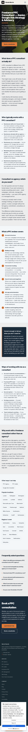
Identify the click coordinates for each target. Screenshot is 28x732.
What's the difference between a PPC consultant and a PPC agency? (13, 561)
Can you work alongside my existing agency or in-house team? (12, 567)
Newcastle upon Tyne (8, 503)
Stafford (20, 499)
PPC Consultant (5, 664)
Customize (13, 720)
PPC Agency (6, 484)
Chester (5, 507)
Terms (3, 696)
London (5, 495)
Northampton (21, 515)
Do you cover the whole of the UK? (12, 590)
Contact (3, 689)
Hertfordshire (6, 523)
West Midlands (13, 534)
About (3, 684)
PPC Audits (15, 484)
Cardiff (13, 515)
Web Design (4, 674)
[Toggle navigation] (25, 2)
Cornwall (14, 530)
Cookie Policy (5, 694)
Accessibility (4, 699)
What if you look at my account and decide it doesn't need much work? (12, 584)
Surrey (14, 523)
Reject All (14, 723)
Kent (4, 527)
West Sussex (20, 527)
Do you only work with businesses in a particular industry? (13, 578)
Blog (3, 686)
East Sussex (6, 530)
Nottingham (12, 495)
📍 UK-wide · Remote (6, 654)
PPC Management (6, 671)
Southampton (16, 511)
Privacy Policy (5, 691)
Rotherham (5, 515)
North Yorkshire (7, 538)
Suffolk (21, 530)
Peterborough (13, 507)
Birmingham (21, 495)
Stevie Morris (5, 644)
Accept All (14, 725)
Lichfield (13, 499)
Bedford (22, 507)
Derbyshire (5, 542)
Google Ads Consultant (8, 488)
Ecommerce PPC (5, 669)
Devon (4, 534)
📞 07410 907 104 (6, 652)
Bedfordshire (17, 538)
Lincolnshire (11, 527)
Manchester (20, 503)
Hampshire (21, 523)
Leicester (5, 499)
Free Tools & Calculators (7, 676)
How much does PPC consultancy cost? (14, 573)
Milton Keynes (6, 511)
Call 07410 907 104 (9, 626)
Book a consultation (9, 44)
